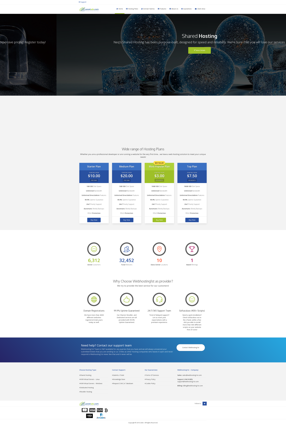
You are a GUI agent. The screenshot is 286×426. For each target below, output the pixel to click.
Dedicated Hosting (87, 387)
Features (163, 9)
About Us (174, 9)
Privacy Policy (150, 379)
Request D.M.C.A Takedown (123, 383)
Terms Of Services (152, 375)
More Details (144, 50)
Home (120, 9)
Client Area (201, 9)
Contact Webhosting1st (190, 347)
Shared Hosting (85, 375)
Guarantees (187, 9)
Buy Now (94, 220)
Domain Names (149, 9)
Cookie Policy (150, 383)
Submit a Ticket (118, 375)
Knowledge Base (119, 379)
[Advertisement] (143, 118)
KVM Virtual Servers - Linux (90, 379)
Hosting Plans (133, 9)
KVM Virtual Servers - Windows (91, 383)
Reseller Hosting (86, 392)
